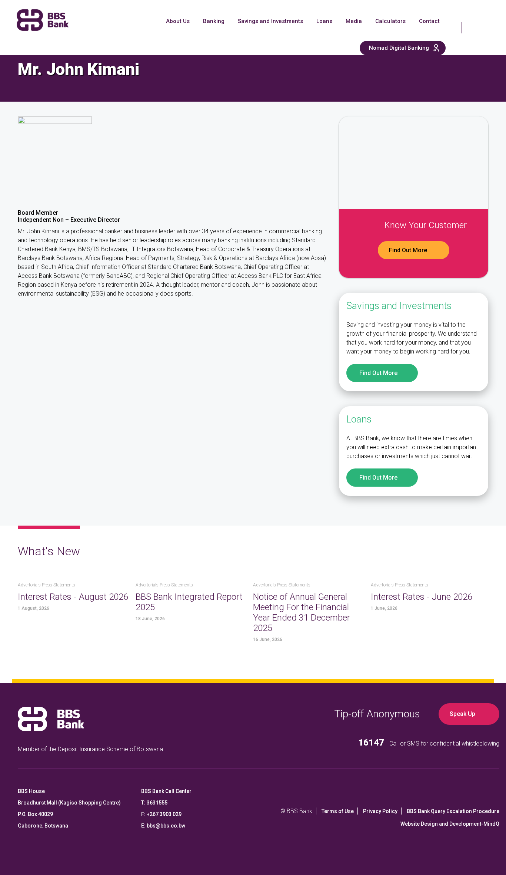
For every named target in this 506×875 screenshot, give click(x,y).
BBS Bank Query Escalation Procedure (453, 811)
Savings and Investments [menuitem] (270, 21)
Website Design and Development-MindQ (449, 824)
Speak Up (462, 713)
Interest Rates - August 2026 (73, 597)
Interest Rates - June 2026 (421, 597)
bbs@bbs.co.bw (166, 826)
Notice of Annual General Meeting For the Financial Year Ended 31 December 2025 (301, 612)
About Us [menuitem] (178, 21)
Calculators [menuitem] (390, 21)
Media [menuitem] (354, 21)
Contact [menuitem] (429, 21)
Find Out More (408, 250)
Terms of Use (338, 811)
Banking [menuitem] (213, 21)
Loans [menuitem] (324, 21)
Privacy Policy (380, 811)
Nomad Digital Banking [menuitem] (399, 48)
